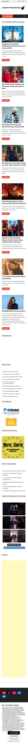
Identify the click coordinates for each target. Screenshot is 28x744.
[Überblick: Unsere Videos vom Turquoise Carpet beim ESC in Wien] (14, 74)
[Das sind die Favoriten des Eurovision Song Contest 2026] (14, 115)
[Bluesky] (4, 696)
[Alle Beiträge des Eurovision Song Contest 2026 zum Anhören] (14, 191)
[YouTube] (19, 1)
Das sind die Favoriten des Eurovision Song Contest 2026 (13, 126)
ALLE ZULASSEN (14, 733)
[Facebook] (25, 1)
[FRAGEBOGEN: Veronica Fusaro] (14, 302)
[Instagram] (21, 1)
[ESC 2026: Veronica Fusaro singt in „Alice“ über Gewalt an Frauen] (14, 153)
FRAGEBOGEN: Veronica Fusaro (13, 311)
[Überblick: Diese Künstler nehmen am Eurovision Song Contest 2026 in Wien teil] (14, 228)
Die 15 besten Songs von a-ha (10, 396)
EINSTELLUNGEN (14, 739)
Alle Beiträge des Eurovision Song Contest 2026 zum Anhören (14, 202)
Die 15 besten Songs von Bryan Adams (12, 388)
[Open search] (24, 16)
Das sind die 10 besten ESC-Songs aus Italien (14, 471)
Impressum (17, 741)
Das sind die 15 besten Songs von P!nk (12, 376)
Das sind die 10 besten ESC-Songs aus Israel (14, 490)
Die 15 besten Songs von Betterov (11, 379)
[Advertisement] (14, 619)
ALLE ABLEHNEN (14, 736)
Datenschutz (11, 741)
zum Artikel (5, 60)
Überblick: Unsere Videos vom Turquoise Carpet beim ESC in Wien (13, 86)
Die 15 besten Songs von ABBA (11, 391)
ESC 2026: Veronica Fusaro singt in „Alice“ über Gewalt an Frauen (14, 164)
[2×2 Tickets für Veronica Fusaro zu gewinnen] (14, 266)
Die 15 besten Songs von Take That (11, 374)
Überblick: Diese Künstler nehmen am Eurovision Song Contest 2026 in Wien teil (12, 240)
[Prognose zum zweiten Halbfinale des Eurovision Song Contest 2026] (14, 34)
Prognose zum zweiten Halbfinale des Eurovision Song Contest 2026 (13, 46)
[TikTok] (23, 1)
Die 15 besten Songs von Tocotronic (12, 386)
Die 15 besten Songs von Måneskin (11, 393)
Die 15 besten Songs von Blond (10, 371)
